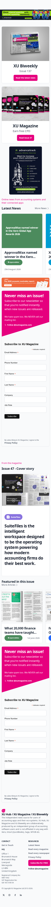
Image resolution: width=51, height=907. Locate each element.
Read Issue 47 (25, 137)
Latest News (34, 845)
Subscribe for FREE (39, 863)
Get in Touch (7, 845)
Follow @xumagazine (38, 869)
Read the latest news (25, 77)
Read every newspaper (39, 853)
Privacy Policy (34, 857)
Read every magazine (38, 849)
